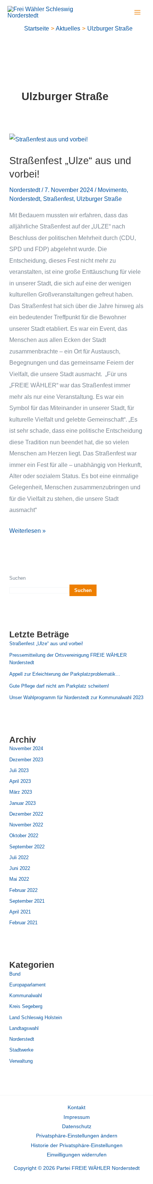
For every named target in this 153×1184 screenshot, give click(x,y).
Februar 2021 (23, 922)
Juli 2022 (19, 857)
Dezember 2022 (26, 814)
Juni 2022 (19, 868)
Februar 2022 (23, 890)
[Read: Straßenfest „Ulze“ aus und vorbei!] (48, 138)
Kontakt (76, 1107)
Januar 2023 (22, 803)
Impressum (77, 1117)
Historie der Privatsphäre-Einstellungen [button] (77, 1145)
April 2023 (20, 781)
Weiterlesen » (27, 529)
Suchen (17, 578)
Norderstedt (24, 189)
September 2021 (27, 901)
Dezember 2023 (26, 759)
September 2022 (27, 846)
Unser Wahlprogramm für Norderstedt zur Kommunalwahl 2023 (76, 697)
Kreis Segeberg (25, 1006)
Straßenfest (58, 198)
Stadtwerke (21, 1050)
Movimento (112, 189)
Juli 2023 (19, 770)
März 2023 (20, 792)
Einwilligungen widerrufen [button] (77, 1155)
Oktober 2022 (23, 835)
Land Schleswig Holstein (35, 1017)
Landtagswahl (24, 1028)
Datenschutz (76, 1126)
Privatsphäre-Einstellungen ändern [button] (76, 1136)
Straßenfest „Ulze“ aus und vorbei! (46, 643)
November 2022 (26, 825)
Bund (14, 974)
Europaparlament (27, 985)
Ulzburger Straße (99, 198)
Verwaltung (21, 1061)
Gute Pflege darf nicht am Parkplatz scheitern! (59, 686)
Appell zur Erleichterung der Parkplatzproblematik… (64, 674)
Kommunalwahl (25, 995)
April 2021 (20, 912)
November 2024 (26, 748)
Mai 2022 (19, 879)
